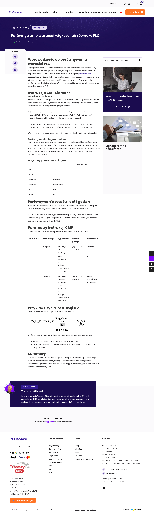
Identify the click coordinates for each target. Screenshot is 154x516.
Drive (50, 469)
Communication (55, 449)
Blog (104, 12)
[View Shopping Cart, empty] (138, 3)
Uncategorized (39, 27)
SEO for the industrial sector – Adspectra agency (54, 510)
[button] (135, 12)
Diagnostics (53, 456)
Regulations (91, 510)
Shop (55, 12)
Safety (51, 472)
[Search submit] (139, 60)
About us (95, 12)
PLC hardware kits (55, 462)
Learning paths (41, 12)
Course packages (55, 459)
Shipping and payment (84, 459)
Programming (54, 446)
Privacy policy (80, 510)
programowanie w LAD (88, 73)
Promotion (68, 12)
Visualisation (53, 452)
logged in (49, 421)
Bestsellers (83, 12)
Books (51, 466)
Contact (113, 12)
